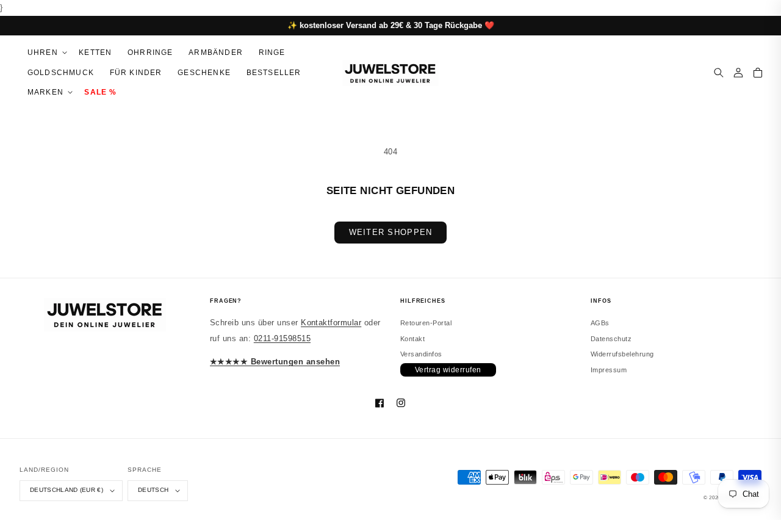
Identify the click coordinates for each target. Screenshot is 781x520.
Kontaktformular (331, 322)
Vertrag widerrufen (448, 370)
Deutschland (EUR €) (66, 489)
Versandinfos (421, 354)
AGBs (600, 323)
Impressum (609, 370)
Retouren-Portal (426, 323)
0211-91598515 (282, 338)
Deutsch (153, 489)
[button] (45, 53)
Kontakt (412, 338)
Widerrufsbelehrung (622, 354)
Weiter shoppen (391, 232)
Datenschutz (611, 338)
